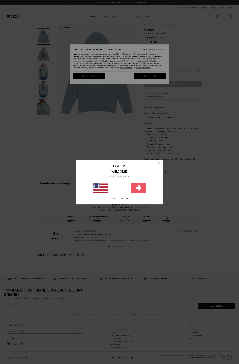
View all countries (119, 198)
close (159, 163)
